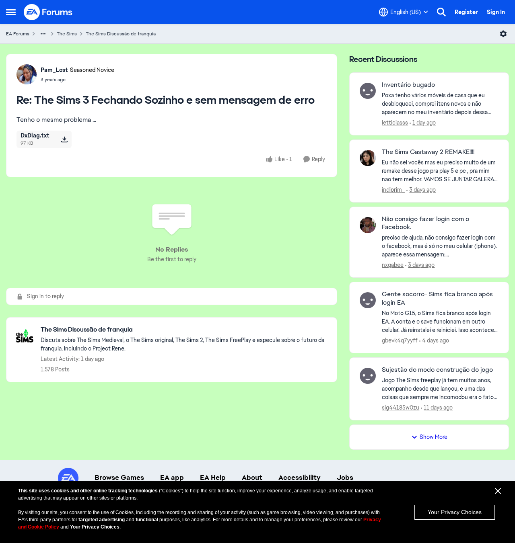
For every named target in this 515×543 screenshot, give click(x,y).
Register (466, 12)
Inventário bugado (408, 85)
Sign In (496, 12)
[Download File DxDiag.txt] (64, 139)
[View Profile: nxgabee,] (368, 225)
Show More (433, 437)
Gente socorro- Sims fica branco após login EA (437, 298)
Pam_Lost (54, 70)
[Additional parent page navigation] (43, 33)
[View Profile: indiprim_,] (368, 158)
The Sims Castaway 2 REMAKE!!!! (428, 152)
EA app (172, 477)
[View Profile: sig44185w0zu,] (368, 376)
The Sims (67, 34)
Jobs (345, 477)
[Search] (441, 12)
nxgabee (393, 264)
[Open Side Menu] (11, 12)
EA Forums (17, 34)
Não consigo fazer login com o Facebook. (425, 223)
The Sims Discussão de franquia (121, 34)
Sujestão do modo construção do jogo (437, 370)
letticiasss (395, 122)
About (252, 477)
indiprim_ (393, 189)
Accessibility (299, 477)
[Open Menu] (503, 33)
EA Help (213, 477)
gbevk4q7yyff (400, 340)
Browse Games (119, 477)
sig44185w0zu (400, 407)
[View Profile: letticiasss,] (368, 91)
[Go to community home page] (48, 12)
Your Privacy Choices (455, 512)
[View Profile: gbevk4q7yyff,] (368, 300)
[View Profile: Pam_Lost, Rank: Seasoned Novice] (26, 74)
